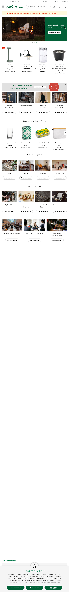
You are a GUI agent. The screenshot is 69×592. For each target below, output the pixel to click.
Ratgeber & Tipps (9, 205)
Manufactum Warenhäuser (12, 233)
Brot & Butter (13, 1)
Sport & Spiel (59, 173)
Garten (9, 173)
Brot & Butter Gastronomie (34, 233)
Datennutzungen (42, 576)
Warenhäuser (5, 1)
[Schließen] (66, 84)
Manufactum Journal (59, 205)
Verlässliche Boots (26, 106)
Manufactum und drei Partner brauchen (22, 574)
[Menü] (3, 7)
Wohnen (43, 173)
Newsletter (21, 1)
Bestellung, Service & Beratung (55, 1)
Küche (26, 173)
